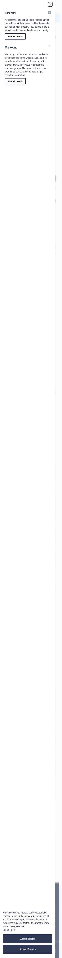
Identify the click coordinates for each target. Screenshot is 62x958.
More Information (15, 36)
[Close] (50, 4)
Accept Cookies (27, 938)
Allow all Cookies (28, 949)
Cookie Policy (9, 929)
